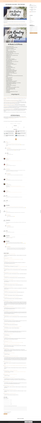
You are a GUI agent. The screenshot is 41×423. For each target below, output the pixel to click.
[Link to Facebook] (14, 1)
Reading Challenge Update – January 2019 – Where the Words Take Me (11, 315)
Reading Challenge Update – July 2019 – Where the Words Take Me (11, 276)
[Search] (12, 1)
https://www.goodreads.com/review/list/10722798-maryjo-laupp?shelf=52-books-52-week (14, 160)
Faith (30, 17)
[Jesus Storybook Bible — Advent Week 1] (40, 211)
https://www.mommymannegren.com (22, 266)
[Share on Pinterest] (18, 127)
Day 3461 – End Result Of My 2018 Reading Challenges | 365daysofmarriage (11, 344)
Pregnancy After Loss (32, 21)
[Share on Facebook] (6, 127)
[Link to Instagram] (15, 1)
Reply (6, 146)
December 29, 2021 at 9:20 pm (6, 258)
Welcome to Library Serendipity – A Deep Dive (8, 300)
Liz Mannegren (19, 123)
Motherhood (31, 20)
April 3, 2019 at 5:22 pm (5, 294)
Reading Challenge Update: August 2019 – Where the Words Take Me (11, 272)
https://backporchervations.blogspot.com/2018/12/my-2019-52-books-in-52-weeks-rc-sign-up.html (14, 206)
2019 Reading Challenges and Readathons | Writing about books (10, 370)
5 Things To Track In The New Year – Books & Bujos (9, 319)
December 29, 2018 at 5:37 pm (6, 353)
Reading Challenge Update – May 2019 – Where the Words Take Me (11, 283)
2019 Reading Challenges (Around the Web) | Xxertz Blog (10, 393)
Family (30, 18)
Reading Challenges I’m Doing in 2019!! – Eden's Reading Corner (10, 374)
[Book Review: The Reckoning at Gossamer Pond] (0, 211)
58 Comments (15, 123)
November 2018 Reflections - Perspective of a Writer (9, 377)
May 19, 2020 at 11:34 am (6, 261)
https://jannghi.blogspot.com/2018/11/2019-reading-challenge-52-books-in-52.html (13, 143)
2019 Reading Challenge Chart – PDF (12, 118)
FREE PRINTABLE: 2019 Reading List (15, 115)
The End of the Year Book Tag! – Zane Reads (8, 381)
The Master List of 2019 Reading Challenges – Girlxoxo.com (10, 389)
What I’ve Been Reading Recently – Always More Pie (9, 310)
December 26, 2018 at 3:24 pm (6, 356)
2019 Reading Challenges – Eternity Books (8, 333)
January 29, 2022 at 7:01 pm (6, 254)
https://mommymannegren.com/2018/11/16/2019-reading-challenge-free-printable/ (13, 259)
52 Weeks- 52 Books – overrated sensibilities (8, 279)
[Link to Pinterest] (16, 1)
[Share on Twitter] (12, 127)
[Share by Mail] (24, 127)
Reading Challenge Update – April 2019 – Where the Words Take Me (11, 290)
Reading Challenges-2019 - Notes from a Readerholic (9, 323)
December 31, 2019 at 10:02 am (6, 265)
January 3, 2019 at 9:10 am (6, 337)
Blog (30, 16)
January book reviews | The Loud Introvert (8, 286)
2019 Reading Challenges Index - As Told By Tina (9, 385)
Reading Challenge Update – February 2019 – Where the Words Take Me (11, 297)
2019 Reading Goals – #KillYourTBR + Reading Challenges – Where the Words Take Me (12, 326)
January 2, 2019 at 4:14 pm (6, 341)
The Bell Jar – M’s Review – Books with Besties (8, 306)
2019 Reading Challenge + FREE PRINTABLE (15, 4)
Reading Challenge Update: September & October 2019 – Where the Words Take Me (12, 268)
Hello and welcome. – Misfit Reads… (7, 361)
